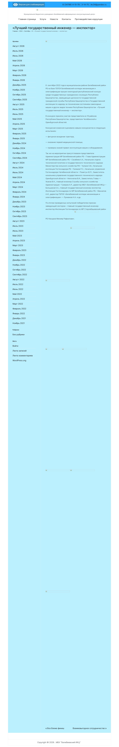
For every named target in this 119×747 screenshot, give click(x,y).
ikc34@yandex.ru (98, 4)
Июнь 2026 (18, 56)
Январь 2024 (19, 197)
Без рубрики (18, 334)
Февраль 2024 (19, 192)
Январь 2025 (19, 138)
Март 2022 (18, 304)
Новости (54, 19)
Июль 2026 (18, 51)
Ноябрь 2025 (19, 90)
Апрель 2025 (19, 124)
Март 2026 (18, 70)
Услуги (43, 19)
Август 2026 (18, 46)
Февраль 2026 (19, 75)
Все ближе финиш (55, 728)
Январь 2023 (19, 255)
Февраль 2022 (19, 308)
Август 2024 (18, 163)
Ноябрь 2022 (19, 265)
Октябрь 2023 (19, 211)
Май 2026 (17, 60)
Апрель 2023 (19, 240)
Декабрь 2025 (19, 85)
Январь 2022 (19, 313)
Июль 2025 (18, 109)
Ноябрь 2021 (19, 323)
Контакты (66, 19)
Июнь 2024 (18, 172)
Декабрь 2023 (19, 202)
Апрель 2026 (19, 65)
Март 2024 (18, 187)
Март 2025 (18, 129)
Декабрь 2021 (19, 318)
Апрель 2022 (19, 299)
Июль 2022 (18, 284)
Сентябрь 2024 (20, 158)
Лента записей (19, 351)
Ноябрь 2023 (19, 206)
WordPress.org (19, 360)
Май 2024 (17, 177)
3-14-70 (85, 4)
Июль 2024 (18, 167)
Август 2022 (18, 279)
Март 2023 (18, 245)
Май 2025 (17, 119)
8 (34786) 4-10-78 (71, 4)
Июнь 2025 (18, 114)
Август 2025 (18, 104)
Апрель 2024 (19, 182)
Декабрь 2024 (19, 143)
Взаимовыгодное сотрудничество (89, 728)
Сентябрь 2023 (20, 216)
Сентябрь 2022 (20, 274)
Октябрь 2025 (19, 94)
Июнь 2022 (18, 289)
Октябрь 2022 (19, 270)
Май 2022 (17, 294)
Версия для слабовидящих (31, 4)
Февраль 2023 (19, 250)
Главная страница (27, 19)
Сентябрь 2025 (20, 99)
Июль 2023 (18, 226)
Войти (15, 346)
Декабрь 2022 (19, 260)
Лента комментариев (23, 355)
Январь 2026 (19, 80)
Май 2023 (17, 236)
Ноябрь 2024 (19, 148)
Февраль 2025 (19, 133)
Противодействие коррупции (88, 19)
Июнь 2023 (18, 231)
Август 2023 (18, 221)
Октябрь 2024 (19, 153)
